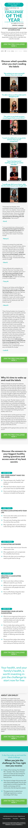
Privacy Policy (15, 818)
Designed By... (22, 818)
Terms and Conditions (7, 818)
